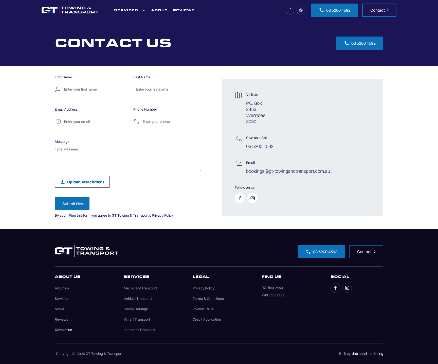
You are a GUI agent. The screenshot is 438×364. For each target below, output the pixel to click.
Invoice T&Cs (203, 309)
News (59, 309)
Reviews (61, 319)
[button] (130, 10)
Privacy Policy (163, 215)
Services (61, 298)
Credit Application (207, 319)
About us (62, 288)
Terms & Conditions (208, 298)
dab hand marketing (367, 353)
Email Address (66, 109)
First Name (63, 77)
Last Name (142, 77)
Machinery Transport (140, 288)
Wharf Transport (137, 319)
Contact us (63, 329)
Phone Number (145, 109)
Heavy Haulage (136, 309)
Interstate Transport (139, 329)
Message (62, 141)
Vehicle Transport (138, 298)
